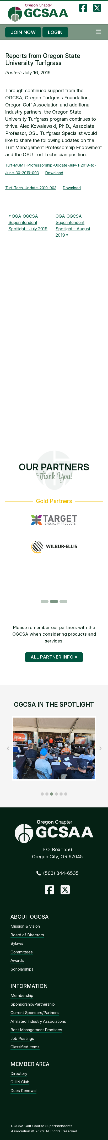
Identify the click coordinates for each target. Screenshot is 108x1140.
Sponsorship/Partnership (32, 1004)
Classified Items (25, 1046)
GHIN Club (19, 1081)
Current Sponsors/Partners (34, 1012)
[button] (42, 794)
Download (54, 172)
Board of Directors (27, 934)
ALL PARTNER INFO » (54, 657)
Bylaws (16, 943)
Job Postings (22, 1038)
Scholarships (22, 969)
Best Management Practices (36, 1029)
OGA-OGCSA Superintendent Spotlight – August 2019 (73, 225)
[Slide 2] (54, 601)
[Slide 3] (63, 601)
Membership (21, 995)
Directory (18, 1073)
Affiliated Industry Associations (38, 1021)
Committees (21, 951)
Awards (17, 960)
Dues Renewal (23, 1090)
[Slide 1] (44, 601)
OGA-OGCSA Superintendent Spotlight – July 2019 (27, 222)
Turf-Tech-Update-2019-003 (30, 188)
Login (55, 32)
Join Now (23, 32)
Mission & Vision (25, 926)
